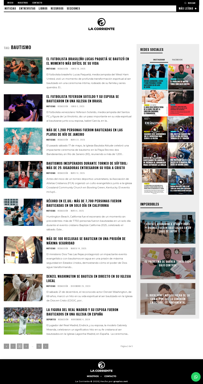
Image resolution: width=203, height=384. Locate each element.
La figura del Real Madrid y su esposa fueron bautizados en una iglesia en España (82, 311)
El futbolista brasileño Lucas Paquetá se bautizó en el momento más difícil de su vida (87, 61)
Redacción (63, 68)
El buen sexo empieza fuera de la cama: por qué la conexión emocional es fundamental (168, 299)
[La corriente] (102, 24)
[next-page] (45, 346)
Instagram (159, 59)
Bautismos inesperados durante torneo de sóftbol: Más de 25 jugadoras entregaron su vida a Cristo (87, 165)
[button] (189, 3)
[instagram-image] (154, 77)
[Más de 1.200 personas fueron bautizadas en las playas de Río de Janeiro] (23, 141)
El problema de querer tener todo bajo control (168, 263)
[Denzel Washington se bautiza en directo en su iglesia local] (23, 287)
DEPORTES (51, 319)
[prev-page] (6, 346)
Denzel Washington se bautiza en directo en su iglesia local (88, 278)
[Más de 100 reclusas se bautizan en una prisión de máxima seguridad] (23, 250)
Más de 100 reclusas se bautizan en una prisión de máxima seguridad (86, 240)
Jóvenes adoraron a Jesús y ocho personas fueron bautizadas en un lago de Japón (168, 227)
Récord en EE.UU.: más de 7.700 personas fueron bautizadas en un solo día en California (83, 203)
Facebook (177, 59)
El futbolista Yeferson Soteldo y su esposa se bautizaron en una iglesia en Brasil (82, 98)
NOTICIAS (51, 69)
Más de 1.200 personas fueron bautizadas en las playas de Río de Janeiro (84, 132)
